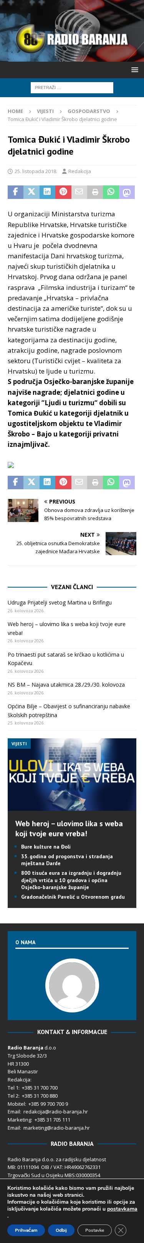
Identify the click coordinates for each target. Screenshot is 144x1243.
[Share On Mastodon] (127, 192)
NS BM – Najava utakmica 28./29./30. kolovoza (66, 684)
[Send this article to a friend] (79, 192)
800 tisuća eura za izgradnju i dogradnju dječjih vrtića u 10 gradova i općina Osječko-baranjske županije (71, 879)
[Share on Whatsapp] (111, 192)
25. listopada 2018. (36, 171)
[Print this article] (95, 192)
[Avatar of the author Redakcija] (72, 1004)
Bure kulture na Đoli (46, 846)
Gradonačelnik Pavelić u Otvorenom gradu (73, 896)
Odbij (61, 1230)
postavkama (122, 1209)
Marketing (19, 1119)
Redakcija (79, 171)
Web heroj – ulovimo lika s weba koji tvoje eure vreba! (69, 829)
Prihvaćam (26, 1230)
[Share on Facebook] (15, 192)
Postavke (94, 1230)
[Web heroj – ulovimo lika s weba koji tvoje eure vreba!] (72, 806)
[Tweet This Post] (31, 192)
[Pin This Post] (63, 192)
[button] (133, 70)
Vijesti (45, 111)
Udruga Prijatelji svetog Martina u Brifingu (60, 602)
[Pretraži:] (72, 87)
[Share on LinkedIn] (47, 192)
